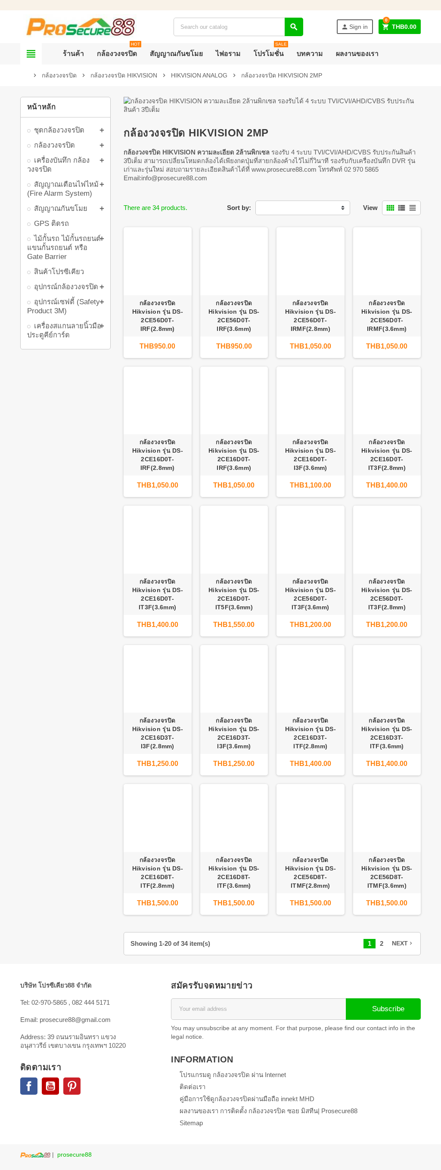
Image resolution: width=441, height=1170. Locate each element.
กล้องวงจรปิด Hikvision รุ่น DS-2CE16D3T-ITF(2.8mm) (310, 733)
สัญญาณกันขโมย (176, 53)
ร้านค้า (73, 53)
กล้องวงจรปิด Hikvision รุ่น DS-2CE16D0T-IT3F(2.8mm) (386, 454)
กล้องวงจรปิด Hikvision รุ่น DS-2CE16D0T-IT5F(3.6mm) (233, 594)
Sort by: (239, 207)
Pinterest (72, 1086)
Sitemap (191, 1123)
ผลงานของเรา (357, 53)
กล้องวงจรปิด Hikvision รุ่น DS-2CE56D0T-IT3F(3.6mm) (310, 594)
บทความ (310, 53)
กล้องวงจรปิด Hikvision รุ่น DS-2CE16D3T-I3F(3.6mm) (233, 733)
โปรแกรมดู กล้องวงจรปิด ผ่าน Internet (233, 1074)
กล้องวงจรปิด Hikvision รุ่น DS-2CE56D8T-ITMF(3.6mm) (386, 872)
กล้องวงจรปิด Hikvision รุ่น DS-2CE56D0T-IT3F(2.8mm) (386, 594)
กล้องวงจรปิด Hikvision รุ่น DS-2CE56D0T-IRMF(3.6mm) (386, 315)
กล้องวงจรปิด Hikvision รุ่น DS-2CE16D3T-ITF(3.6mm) (386, 733)
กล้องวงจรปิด (118, 50)
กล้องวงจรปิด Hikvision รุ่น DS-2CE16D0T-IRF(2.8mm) (157, 454)
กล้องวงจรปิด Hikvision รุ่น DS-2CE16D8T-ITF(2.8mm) (157, 872)
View (370, 207)
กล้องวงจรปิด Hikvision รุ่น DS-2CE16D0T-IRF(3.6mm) (233, 454)
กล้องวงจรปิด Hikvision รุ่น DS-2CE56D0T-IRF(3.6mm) (233, 315)
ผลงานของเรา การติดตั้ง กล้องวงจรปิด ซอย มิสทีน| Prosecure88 (268, 1110)
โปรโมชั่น (270, 50)
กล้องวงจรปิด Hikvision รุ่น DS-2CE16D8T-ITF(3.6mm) (233, 872)
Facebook (28, 1086)
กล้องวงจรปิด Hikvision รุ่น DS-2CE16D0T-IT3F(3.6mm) (157, 594)
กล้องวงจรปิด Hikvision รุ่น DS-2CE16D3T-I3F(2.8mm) (157, 733)
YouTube (50, 1086)
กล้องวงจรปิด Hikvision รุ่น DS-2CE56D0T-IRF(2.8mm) (157, 315)
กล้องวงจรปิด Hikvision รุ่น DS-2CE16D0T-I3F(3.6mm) (310, 454)
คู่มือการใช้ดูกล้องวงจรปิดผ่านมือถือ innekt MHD (247, 1098)
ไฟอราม (228, 53)
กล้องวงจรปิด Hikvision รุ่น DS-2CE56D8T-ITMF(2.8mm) (310, 872)
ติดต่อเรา (192, 1086)
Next (403, 943)
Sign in (354, 27)
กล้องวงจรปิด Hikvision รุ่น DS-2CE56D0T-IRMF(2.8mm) (310, 315)
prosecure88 (74, 1154)
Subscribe (387, 1009)
